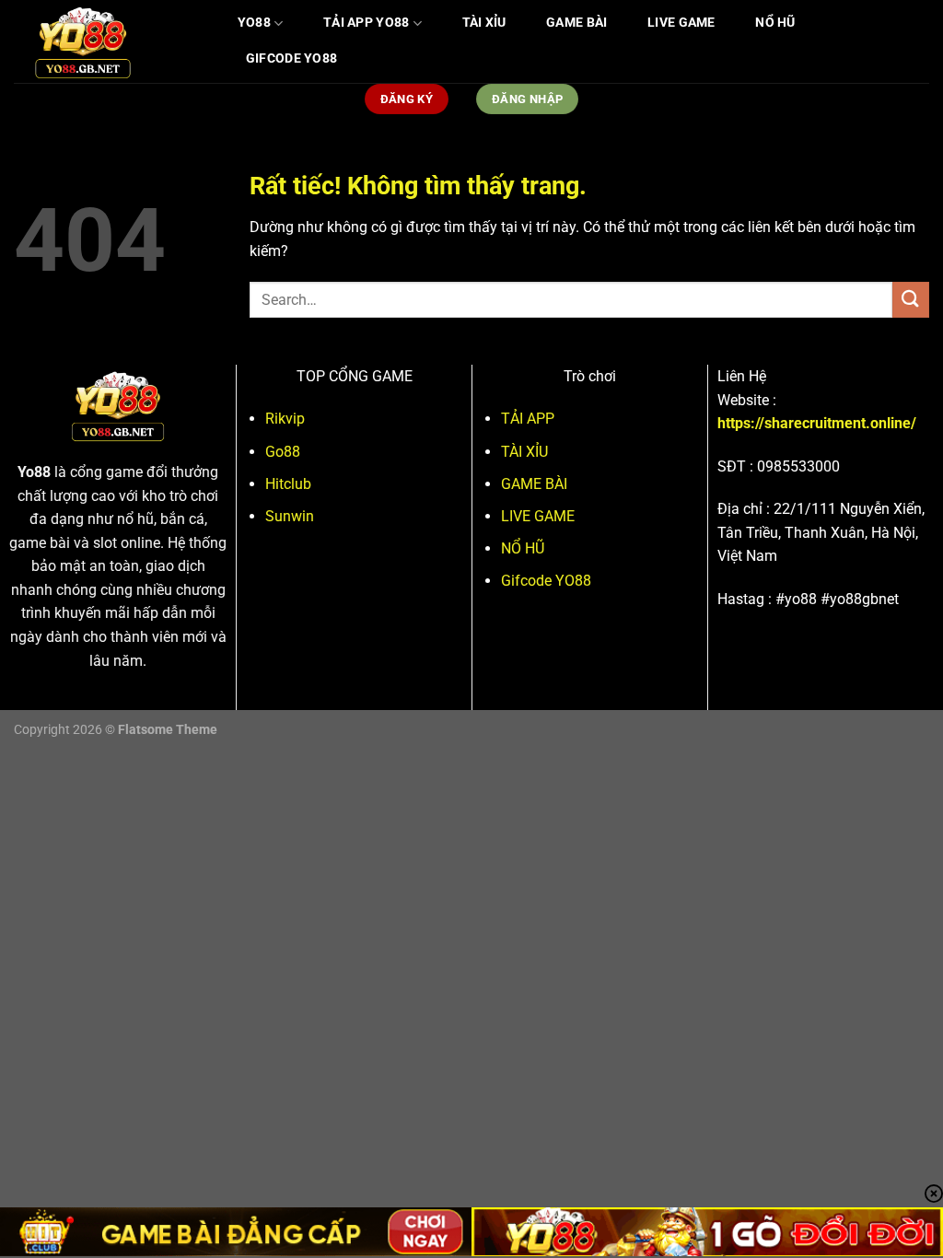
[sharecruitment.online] (106, 41)
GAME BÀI (576, 22)
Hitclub (288, 484)
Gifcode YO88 (291, 58)
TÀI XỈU (484, 22)
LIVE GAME (681, 22)
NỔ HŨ (775, 22)
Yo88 (34, 472)
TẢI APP (527, 418)
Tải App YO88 (366, 22)
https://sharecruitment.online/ (816, 423)
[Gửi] (910, 300)
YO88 (254, 22)
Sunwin (289, 516)
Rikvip (285, 418)
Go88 (282, 451)
